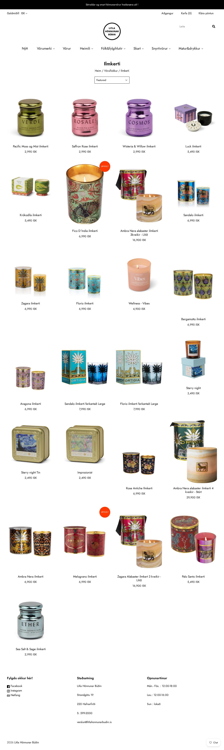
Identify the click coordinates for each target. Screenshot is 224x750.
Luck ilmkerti (193, 146)
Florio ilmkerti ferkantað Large (139, 404)
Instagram (16, 690)
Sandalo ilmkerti (193, 215)
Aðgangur (167, 13)
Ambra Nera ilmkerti (30, 576)
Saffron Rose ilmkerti (85, 146)
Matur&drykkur (189, 48)
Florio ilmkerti (84, 303)
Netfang (15, 695)
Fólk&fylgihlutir (111, 48)
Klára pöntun (206, 13)
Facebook (16, 686)
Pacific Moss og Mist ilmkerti (30, 146)
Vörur (67, 48)
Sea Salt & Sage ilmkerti (31, 649)
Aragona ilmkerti (30, 404)
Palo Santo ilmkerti (193, 576)
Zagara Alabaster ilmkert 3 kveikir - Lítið (139, 578)
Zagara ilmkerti (30, 303)
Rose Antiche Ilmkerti (139, 488)
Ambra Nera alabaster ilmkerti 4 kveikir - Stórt (193, 490)
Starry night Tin (30, 472)
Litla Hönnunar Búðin (26, 742)
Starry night (193, 388)
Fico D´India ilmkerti (85, 231)
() (186, 13)
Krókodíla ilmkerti (31, 215)
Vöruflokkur (111, 71)
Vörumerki (44, 48)
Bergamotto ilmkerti (193, 319)
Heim (98, 71)
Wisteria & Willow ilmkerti (139, 146)
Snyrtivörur (160, 48)
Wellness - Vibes (139, 303)
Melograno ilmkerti (85, 576)
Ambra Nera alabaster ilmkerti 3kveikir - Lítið (139, 233)
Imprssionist (85, 472)
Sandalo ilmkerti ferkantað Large (85, 404)
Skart (137, 48)
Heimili (85, 48)
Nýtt (25, 48)
